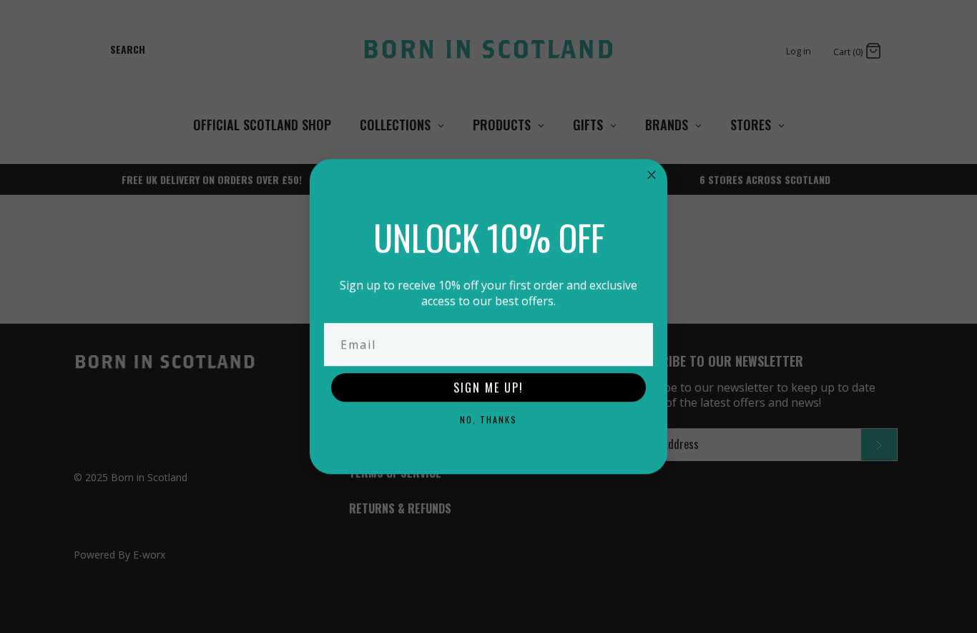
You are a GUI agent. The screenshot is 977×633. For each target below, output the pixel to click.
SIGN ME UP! (488, 387)
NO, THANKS (488, 419)
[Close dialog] (651, 174)
